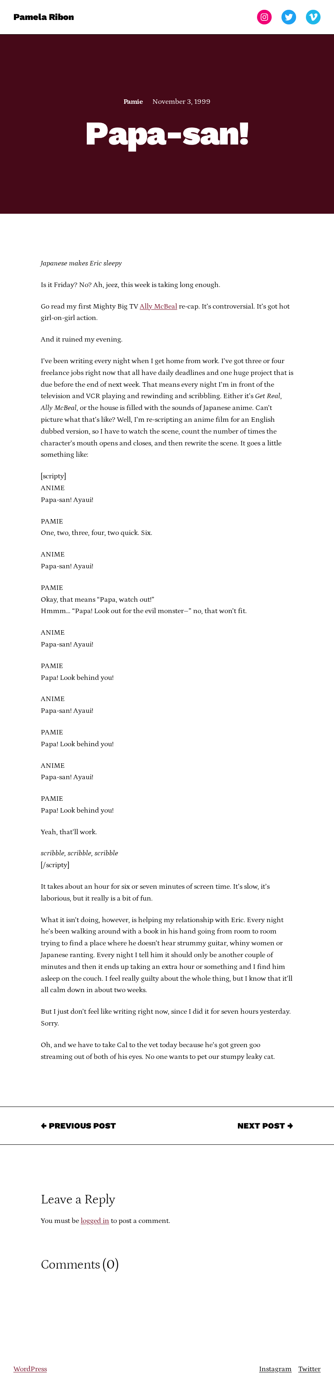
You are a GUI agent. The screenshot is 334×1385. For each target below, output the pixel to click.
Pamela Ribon (43, 17)
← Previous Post (78, 1126)
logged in (95, 1221)
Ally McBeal (158, 306)
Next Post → (265, 1126)
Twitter (309, 1369)
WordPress (30, 1369)
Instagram (275, 1369)
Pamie (133, 102)
